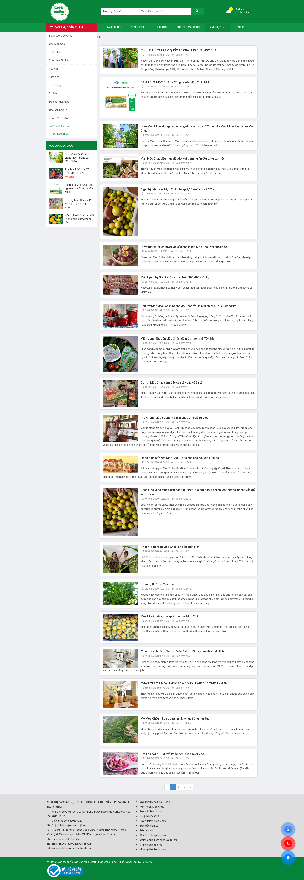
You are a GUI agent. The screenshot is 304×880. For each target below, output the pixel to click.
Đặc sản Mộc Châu (151, 811)
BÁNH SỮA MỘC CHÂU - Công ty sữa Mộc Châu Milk (175, 82)
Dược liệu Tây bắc (59, 60)
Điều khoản (146, 830)
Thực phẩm (55, 52)
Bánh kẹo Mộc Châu (60, 35)
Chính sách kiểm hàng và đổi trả (158, 840)
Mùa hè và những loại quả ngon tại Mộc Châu (170, 616)
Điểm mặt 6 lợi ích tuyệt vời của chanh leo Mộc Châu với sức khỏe (184, 247)
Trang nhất (113, 27)
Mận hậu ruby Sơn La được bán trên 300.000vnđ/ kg (175, 277)
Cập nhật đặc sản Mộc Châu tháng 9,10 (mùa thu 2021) (177, 189)
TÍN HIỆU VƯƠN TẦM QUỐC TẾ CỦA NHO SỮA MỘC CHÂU (179, 50)
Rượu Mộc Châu (58, 118)
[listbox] (118, 11)
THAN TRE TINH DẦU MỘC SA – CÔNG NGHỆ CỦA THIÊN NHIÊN (184, 683)
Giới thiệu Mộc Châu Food (155, 802)
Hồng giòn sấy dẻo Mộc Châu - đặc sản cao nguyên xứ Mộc (180, 458)
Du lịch (53, 93)
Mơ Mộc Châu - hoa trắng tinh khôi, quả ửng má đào (175, 718)
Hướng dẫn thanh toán (153, 849)
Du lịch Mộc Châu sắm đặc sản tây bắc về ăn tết (172, 382)
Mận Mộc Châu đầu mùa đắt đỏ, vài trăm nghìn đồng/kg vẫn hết (182, 158)
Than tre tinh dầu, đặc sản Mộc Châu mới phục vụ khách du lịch (182, 651)
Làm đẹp (54, 77)
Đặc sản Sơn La (58, 110)
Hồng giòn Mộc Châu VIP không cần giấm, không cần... (79, 219)
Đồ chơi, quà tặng (59, 101)
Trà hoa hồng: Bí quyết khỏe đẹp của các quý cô (172, 754)
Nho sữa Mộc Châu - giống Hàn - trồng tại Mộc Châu (77, 158)
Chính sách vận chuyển (153, 835)
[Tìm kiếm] (197, 11)
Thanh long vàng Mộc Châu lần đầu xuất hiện (170, 546)
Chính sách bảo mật (151, 844)
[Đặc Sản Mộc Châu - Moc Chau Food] (59, 11)
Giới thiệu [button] (137, 27)
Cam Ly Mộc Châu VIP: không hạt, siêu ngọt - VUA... (78, 204)
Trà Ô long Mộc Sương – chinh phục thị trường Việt (174, 417)
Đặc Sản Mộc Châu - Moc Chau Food (95, 861)
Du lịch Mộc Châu (150, 816)
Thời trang (55, 85)
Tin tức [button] (162, 27)
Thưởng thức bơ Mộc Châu (158, 584)
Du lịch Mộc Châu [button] (188, 27)
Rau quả (53, 68)
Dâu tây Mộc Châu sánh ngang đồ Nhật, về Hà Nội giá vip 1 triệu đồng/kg (188, 306)
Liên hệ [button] (239, 27)
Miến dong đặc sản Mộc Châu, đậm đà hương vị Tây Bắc (177, 338)
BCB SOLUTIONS (142, 861)
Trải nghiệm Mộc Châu (153, 821)
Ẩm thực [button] (216, 27)
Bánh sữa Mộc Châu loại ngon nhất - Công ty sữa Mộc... (79, 188)
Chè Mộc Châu (57, 44)
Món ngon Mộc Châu (152, 806)
